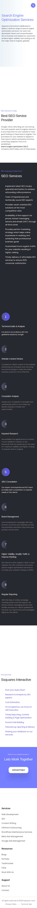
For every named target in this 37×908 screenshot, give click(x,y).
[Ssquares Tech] (13, 7)
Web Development (10, 814)
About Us (6, 886)
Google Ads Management (13, 841)
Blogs (4, 854)
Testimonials (7, 863)
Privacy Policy (10, 904)
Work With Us (8, 872)
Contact (5, 890)
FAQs (4, 867)
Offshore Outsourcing (11, 827)
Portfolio (5, 859)
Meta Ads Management (12, 836)
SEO (3, 818)
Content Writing (9, 823)
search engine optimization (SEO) (14, 146)
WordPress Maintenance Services (17, 832)
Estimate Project (18, 770)
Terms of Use (26, 904)
